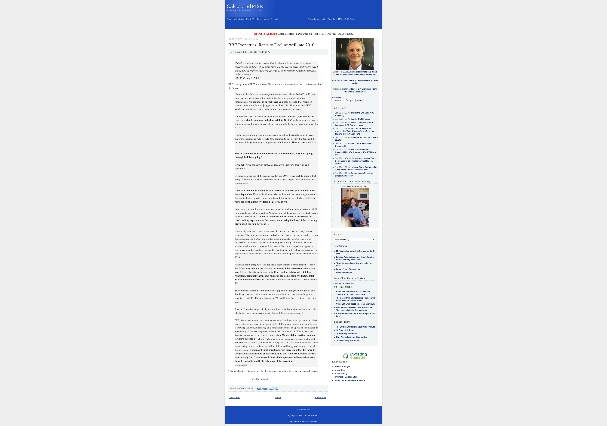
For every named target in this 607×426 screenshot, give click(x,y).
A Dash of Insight (342, 367)
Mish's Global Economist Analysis (349, 380)
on (266, 388)
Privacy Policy (303, 409)
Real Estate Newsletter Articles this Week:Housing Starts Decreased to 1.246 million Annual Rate (355, 131)
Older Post (320, 397)
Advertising (239, 19)
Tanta (259, 19)
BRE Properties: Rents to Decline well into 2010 (271, 45)
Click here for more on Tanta (355, 187)
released (306, 370)
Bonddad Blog (340, 373)
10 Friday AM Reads (345, 330)
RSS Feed (349, 19)
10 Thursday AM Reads (346, 334)
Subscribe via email (316, 19)
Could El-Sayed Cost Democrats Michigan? (355, 304)
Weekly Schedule (271, 19)
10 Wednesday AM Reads (347, 341)
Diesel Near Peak (344, 273)
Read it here (345, 33)
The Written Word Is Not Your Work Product (355, 327)
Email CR (250, 19)
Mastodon (336, 97)
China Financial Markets (344, 283)
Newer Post (234, 397)
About (229, 19)
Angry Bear (339, 370)
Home (278, 397)
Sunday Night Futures (360, 119)
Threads (331, 19)
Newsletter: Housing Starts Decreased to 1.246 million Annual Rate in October (355, 161)
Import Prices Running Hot (348, 269)
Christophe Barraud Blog (345, 377)
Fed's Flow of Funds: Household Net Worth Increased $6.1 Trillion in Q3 (355, 152)
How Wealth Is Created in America (351, 337)
